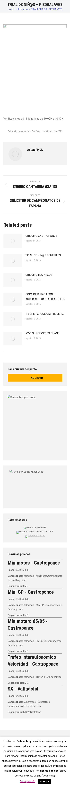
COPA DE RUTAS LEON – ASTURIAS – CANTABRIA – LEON (45, 297)
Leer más (48, 775)
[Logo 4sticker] (35, 535)
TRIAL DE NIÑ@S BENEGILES (43, 255)
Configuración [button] (27, 781)
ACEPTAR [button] (44, 781)
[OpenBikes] (35, 526)
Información (23, 131)
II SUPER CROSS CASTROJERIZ (44, 313)
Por (36, 131)
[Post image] (12, 241)
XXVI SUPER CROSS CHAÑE (42, 333)
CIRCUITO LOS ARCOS (38, 274)
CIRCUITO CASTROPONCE (41, 235)
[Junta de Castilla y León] (35, 486)
